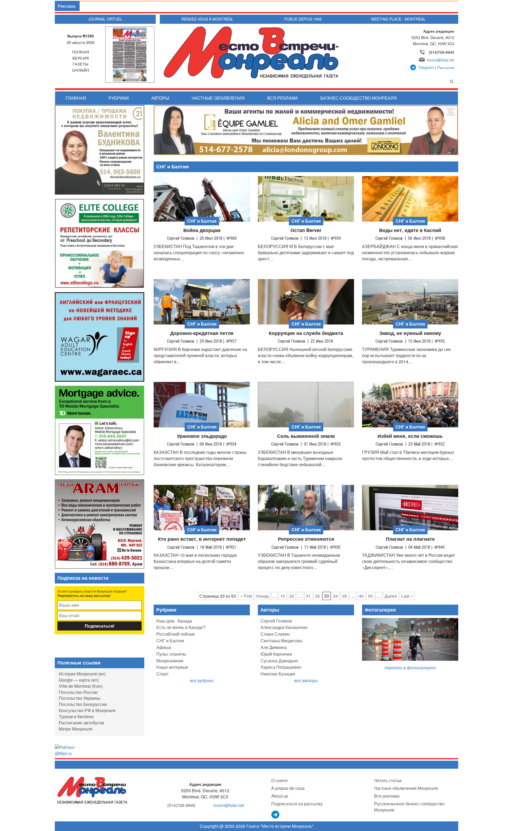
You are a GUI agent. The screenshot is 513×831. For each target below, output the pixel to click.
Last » (407, 596)
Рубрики (118, 98)
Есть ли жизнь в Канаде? (180, 627)
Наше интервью (172, 667)
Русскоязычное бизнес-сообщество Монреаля (409, 807)
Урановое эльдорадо (202, 436)
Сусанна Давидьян (279, 661)
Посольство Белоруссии (83, 704)
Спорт (162, 674)
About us (279, 796)
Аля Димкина (274, 647)
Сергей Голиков (276, 621)
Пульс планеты (171, 654)
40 (361, 596)
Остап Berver (305, 230)
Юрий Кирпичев (276, 654)
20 (291, 596)
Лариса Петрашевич (281, 667)
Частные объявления (218, 98)
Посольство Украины (79, 698)
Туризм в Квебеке (76, 716)
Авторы (160, 98)
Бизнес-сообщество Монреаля (358, 98)
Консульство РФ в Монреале (87, 710)
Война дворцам (201, 230)
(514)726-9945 (441, 52)
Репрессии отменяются (306, 539)
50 (370, 596)
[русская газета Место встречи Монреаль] (92, 790)
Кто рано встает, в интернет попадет (202, 539)
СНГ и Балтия (170, 640)
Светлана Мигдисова (281, 640)
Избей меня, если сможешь (410, 436)
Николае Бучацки (278, 674)
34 (335, 596)
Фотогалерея (380, 609)
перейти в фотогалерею (410, 667)
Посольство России (78, 692)
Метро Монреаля (75, 729)
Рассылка (445, 67)
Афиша (163, 647)
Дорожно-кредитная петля (202, 333)
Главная (76, 98)
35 (344, 596)
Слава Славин (275, 634)
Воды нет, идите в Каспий (410, 230)
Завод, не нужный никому (410, 333)
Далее (390, 596)
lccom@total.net (440, 60)
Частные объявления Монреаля (406, 788)
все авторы (306, 680)
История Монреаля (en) (82, 674)
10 (282, 596)
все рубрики (202, 680)
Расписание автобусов (81, 723)
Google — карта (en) (79, 680)
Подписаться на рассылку (297, 804)
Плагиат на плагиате (410, 539)
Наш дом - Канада (174, 621)
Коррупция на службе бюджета (306, 333)
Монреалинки (169, 661)
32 (317, 596)
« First (246, 596)
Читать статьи (388, 780)
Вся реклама (282, 98)
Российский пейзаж (175, 634)
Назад (262, 596)
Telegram (426, 67)
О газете (279, 780)
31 (308, 596)
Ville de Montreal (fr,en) (81, 686)
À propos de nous (288, 788)
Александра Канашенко (284, 627)
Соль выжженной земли (306, 436)
